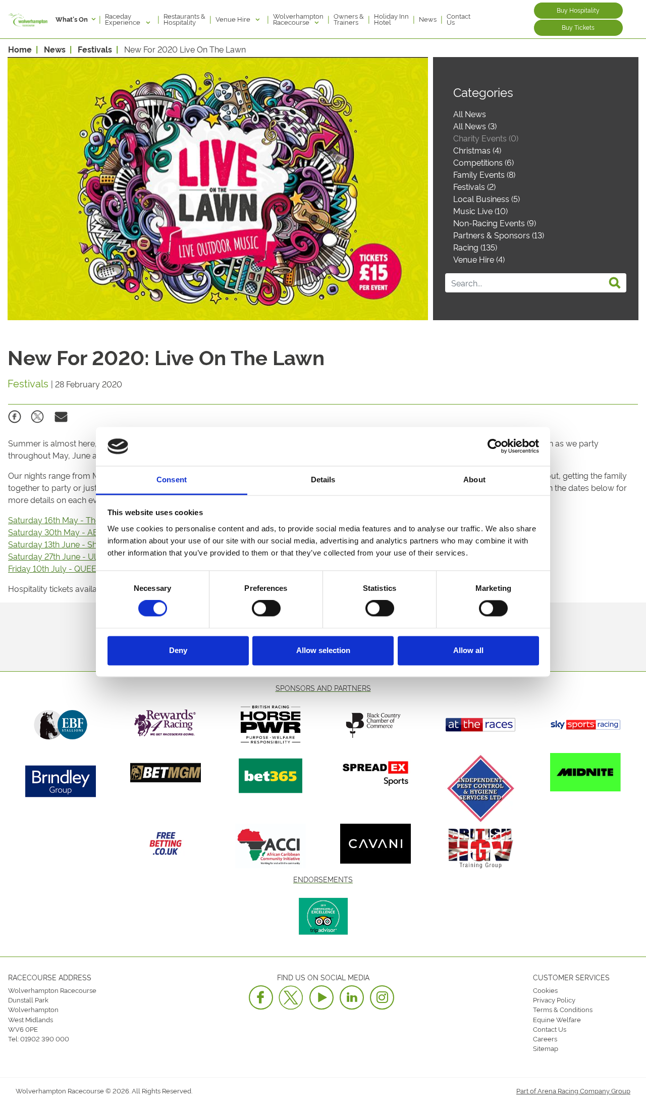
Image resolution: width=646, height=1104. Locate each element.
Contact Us (458, 18)
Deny (178, 650)
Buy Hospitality (578, 10)
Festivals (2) (474, 186)
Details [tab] (323, 479)
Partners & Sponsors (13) (498, 234)
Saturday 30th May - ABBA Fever (71, 531)
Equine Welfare (557, 1019)
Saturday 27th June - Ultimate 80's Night (84, 556)
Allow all (468, 650)
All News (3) (475, 125)
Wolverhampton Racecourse (298, 18)
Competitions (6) (483, 162)
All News (469, 113)
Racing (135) (475, 247)
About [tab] (474, 479)
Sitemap (545, 1047)
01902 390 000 (44, 1038)
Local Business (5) (486, 198)
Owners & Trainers (349, 18)
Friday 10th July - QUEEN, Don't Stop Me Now (93, 568)
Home (20, 49)
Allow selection (323, 650)
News (428, 18)
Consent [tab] (171, 479)
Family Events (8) (484, 174)
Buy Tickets (578, 27)
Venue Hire (234, 18)
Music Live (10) (480, 210)
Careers (545, 1038)
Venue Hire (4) (479, 259)
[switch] (266, 608)
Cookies (545, 989)
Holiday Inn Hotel (391, 18)
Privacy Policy (554, 999)
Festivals (95, 49)
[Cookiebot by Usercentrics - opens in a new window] (495, 446)
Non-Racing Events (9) (494, 222)
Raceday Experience (123, 18)
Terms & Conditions (563, 1009)
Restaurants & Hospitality (184, 18)
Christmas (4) (477, 150)
